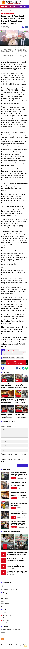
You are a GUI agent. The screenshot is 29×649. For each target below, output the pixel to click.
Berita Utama (4, 13)
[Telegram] (23, 368)
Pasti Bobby (6, 620)
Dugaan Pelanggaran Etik (13, 350)
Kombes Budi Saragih (20, 352)
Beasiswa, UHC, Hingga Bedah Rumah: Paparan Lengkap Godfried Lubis (17, 565)
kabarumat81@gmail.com (11, 589)
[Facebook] (17, 368)
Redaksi (3, 632)
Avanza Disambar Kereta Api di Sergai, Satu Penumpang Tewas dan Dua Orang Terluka (7, 385)
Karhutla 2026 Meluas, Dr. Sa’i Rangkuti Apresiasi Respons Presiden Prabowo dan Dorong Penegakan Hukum (7, 401)
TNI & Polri (11, 13)
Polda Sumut (6, 623)
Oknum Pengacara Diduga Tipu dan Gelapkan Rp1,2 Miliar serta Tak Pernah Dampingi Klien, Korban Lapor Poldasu (21, 385)
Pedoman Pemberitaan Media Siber (10, 629)
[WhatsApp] (26, 368)
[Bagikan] (26, 27)
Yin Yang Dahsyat (4, 26)
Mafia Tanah (19, 354)
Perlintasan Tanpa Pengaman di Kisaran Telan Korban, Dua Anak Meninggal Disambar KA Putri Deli (17, 553)
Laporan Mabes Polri (8, 354)
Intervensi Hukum (7, 352)
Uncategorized (5, 603)
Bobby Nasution (7, 615)
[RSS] (2, 639)
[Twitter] (20, 368)
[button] (24, 2)
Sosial (2, 606)
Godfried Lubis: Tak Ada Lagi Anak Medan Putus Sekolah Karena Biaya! (16, 559)
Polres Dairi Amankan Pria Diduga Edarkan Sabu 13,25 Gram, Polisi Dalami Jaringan (21, 401)
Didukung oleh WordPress (8, 645)
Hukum (3, 601)
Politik (3, 596)
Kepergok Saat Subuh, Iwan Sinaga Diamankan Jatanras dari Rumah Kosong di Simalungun (7, 416)
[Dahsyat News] (11, 2)
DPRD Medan (6, 613)
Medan (4, 618)
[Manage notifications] (25, 646)
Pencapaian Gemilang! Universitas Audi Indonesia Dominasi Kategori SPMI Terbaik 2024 (17, 572)
